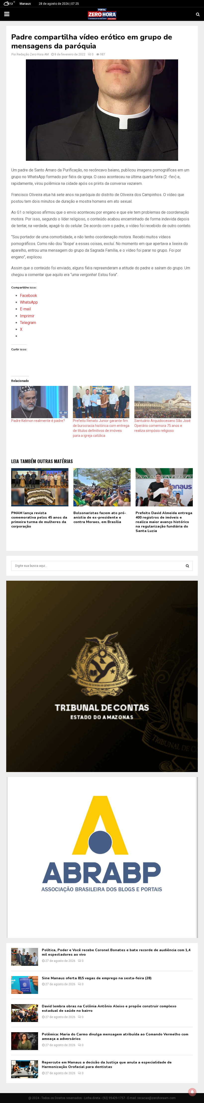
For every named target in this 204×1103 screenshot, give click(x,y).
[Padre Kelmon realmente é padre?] (39, 402)
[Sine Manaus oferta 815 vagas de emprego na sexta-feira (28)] (24, 985)
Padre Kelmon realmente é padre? (38, 421)
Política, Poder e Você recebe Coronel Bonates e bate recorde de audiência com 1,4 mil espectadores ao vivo (116, 952)
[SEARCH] (187, 566)
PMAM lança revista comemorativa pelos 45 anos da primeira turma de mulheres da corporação (39, 520)
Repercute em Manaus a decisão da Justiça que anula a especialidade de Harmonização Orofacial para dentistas (107, 1064)
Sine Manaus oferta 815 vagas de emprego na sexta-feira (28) (97, 978)
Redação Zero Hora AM (33, 54)
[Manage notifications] (192, 1092)
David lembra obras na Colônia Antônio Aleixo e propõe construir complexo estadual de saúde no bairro (109, 1008)
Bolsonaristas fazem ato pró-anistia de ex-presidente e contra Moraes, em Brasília (99, 517)
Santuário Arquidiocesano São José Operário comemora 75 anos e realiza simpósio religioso (162, 426)
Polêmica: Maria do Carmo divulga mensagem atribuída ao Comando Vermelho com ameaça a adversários (115, 1036)
